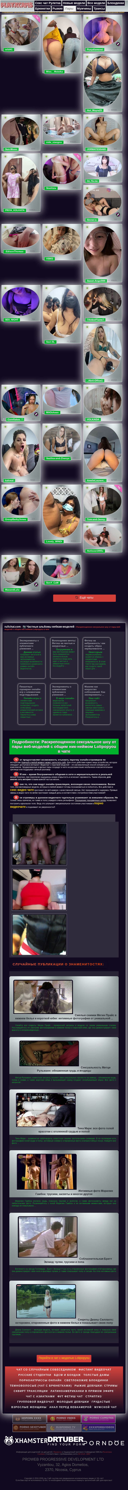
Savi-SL (50, 341)
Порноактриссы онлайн (40, 1380)
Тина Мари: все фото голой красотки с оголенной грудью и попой (76, 1130)
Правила (58, 1452)
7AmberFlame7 (95, 319)
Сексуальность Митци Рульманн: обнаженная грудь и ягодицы (74, 1069)
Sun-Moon (11, 149)
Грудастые (101, 1401)
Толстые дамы (96, 1375)
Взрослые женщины (29, 1407)
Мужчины (84, 8)
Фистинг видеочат (95, 1369)
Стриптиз (94, 1396)
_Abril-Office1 (95, 380)
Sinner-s (91, 219)
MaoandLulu (12, 589)
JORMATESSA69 (96, 149)
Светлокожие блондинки (86, 1380)
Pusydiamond (95, 49)
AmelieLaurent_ (96, 480)
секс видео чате (22, 790)
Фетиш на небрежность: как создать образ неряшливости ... (94, 644)
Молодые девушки (73, 1401)
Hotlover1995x (95, 550)
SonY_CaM (52, 582)
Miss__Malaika (54, 71)
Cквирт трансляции (31, 1391)
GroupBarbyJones (15, 519)
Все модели (96, 3)
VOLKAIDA (93, 419)
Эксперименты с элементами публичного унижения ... (29, 644)
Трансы (99, 8)
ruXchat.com (12, 626)
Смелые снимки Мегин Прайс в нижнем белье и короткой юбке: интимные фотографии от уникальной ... (66, 1017)
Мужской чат (105, 1407)
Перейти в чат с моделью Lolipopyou (64, 1358)
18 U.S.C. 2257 (84, 1454)
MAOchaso (52, 412)
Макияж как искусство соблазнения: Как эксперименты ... (94, 690)
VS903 (49, 258)
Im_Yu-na (92, 181)
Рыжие (57, 8)
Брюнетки (42, 8)
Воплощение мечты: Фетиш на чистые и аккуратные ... (64, 643)
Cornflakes (14, 419)
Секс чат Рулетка (47, 3)
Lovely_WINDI (54, 541)
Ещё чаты (86, 597)
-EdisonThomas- (14, 251)
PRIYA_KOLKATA (14, 210)
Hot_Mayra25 (94, 110)
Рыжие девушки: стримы (96, 1385)
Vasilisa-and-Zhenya (57, 458)
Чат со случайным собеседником (46, 1369)
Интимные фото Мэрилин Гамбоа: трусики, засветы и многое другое (74, 1192)
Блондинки (116, 3)
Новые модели (74, 3)
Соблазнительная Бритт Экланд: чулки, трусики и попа (78, 1260)
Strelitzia (51, 188)
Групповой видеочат (35, 1401)
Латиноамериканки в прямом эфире (82, 1391)
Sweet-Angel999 (96, 280)
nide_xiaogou (54, 142)
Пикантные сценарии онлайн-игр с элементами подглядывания (30, 690)
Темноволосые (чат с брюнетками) (41, 1385)
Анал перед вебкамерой (70, 1407)
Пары (69, 8)
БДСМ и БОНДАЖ (67, 1375)
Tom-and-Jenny (96, 519)
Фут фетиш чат (70, 1396)
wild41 (8, 49)
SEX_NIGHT (11, 319)
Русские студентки (34, 1375)
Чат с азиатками (40, 1396)
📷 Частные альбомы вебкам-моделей (48, 626)
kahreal (9, 480)
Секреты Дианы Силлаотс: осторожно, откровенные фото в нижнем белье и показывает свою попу (64, 1321)
